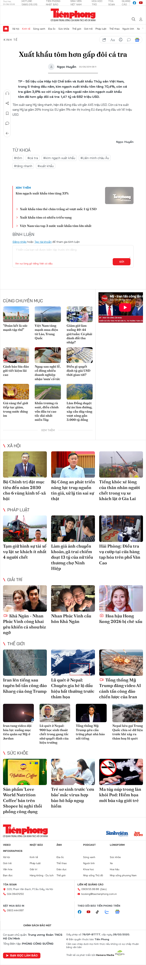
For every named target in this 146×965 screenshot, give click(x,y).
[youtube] (141, 3)
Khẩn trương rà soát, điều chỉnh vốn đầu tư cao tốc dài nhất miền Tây (47, 411)
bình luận (128, 39)
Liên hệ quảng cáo (90, 884)
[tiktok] (99, 912)
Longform (117, 844)
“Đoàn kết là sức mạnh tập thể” (15, 328)
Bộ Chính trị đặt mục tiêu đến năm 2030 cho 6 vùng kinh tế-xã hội (24, 490)
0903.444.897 (15, 910)
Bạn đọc (8, 875)
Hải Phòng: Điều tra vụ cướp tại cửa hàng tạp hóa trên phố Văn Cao (119, 554)
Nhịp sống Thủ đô (93, 875)
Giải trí (14, 579)
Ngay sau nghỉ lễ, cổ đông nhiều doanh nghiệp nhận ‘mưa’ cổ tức (48, 372)
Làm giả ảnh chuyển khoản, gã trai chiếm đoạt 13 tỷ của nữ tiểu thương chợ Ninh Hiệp (72, 557)
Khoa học (88, 869)
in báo (120, 39)
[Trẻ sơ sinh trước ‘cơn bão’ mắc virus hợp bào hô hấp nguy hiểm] (73, 772)
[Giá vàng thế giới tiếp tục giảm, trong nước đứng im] (16, 392)
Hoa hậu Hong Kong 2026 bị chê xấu (120, 618)
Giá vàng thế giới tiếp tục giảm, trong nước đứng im (15, 409)
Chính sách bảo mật (37, 925)
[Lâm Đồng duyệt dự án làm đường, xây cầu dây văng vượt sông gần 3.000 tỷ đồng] (80, 392)
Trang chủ (6, 29)
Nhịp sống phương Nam (123, 875)
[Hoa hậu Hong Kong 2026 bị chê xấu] (121, 598)
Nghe (7, 93)
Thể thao (114, 28)
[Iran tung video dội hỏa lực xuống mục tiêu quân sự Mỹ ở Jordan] (18, 713)
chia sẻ (104, 39)
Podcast (89, 844)
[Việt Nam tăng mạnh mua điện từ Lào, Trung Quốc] (48, 314)
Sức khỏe (63, 28)
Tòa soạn (10, 884)
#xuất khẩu (46, 166)
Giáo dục (61, 869)
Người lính (128, 28)
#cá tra (32, 158)
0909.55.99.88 (90, 889)
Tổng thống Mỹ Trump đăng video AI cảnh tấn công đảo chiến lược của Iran (120, 688)
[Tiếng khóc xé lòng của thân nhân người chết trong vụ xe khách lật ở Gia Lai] (121, 464)
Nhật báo (36, 844)
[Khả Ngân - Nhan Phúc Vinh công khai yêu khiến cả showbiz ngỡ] (25, 598)
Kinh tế (26, 28)
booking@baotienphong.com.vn (99, 894)
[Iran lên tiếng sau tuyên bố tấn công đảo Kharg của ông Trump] (25, 663)
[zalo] (108, 912)
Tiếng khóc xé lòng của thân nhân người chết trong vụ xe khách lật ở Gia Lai (119, 490)
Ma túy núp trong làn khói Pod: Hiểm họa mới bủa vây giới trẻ (120, 794)
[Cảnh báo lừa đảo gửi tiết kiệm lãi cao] (16, 355)
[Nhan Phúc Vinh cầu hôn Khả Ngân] (73, 598)
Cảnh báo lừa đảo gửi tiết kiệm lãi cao (16, 370)
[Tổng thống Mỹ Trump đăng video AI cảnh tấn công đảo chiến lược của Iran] (121, 663)
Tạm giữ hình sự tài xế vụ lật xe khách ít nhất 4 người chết (24, 551)
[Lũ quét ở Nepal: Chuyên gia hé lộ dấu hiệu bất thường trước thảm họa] (73, 663)
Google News (137, 39)
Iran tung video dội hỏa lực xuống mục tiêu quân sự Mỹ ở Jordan (17, 732)
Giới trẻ (88, 28)
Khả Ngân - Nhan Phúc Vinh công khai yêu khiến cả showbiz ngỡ (24, 624)
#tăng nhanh (23, 166)
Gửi (121, 261)
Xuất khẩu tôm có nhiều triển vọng (46, 217)
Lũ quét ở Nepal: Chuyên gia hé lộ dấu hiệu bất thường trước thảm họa (72, 688)
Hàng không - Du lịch (42, 875)
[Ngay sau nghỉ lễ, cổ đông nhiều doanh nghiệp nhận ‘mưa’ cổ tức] (48, 355)
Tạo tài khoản (43, 242)
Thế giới (76, 28)
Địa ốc (52, 28)
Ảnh (59, 844)
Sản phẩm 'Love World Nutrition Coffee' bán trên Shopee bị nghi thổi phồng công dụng (22, 800)
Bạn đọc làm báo (24, 955)
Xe (138, 28)
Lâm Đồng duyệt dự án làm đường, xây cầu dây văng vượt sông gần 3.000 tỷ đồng (79, 411)
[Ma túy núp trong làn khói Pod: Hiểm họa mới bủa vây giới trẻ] (121, 772)
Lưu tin (7, 113)
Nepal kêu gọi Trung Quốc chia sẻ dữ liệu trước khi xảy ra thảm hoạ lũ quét (127, 732)
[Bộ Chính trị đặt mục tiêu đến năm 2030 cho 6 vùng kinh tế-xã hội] (25, 464)
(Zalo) (103, 889)
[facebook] (134, 3)
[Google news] (119, 912)
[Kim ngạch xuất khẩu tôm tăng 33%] (119, 195)
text (112, 39)
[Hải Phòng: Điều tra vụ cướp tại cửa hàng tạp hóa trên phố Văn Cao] (121, 528)
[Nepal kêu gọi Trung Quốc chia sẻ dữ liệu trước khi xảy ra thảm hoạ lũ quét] (127, 713)
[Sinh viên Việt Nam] (117, 834)
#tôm (18, 158)
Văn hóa (7, 869)
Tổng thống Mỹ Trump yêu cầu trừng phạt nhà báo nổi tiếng (90, 732)
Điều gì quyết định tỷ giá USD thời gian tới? (78, 370)
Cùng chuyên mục (23, 300)
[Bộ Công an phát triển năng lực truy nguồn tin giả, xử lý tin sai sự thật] (73, 464)
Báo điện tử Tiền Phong (73, 15)
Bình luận (7, 123)
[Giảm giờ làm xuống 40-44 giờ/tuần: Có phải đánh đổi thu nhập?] (80, 314)
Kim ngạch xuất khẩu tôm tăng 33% (42, 193)
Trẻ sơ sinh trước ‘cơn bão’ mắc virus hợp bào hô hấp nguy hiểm (72, 797)
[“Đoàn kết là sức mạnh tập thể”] (16, 314)
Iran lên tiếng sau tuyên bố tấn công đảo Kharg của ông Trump (25, 685)
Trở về (7, 133)
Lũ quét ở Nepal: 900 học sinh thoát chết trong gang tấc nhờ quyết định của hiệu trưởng (54, 734)
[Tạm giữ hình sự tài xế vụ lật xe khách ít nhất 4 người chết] (25, 528)
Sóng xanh (39, 28)
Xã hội (15, 28)
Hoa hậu (114, 869)
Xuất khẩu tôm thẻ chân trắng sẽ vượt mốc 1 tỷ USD (58, 209)
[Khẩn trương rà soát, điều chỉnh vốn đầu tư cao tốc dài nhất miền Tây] (48, 392)
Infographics (12, 851)
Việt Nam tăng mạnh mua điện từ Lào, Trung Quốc (46, 332)
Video (7, 844)
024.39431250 (15, 894)
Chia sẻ (7, 103)
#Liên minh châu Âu (94, 158)
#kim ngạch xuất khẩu (59, 158)
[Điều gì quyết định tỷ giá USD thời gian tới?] (80, 355)
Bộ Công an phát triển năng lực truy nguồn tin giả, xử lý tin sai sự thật (73, 490)
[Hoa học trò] (138, 834)
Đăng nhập (19, 242)
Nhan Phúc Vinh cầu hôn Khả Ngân (71, 618)
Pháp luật (100, 28)
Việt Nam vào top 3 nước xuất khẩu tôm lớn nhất (56, 226)
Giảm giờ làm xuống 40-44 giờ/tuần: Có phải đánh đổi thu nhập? (79, 334)
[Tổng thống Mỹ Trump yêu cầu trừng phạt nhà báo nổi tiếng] (91, 713)
